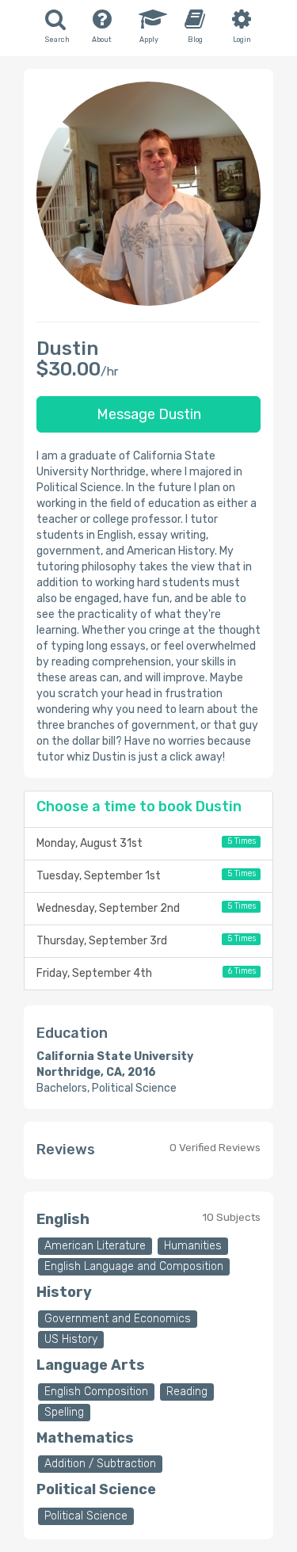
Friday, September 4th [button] (146, 973)
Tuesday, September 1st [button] (146, 875)
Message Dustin (149, 414)
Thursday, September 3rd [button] (146, 940)
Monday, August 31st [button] (146, 843)
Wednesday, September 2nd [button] (146, 908)
